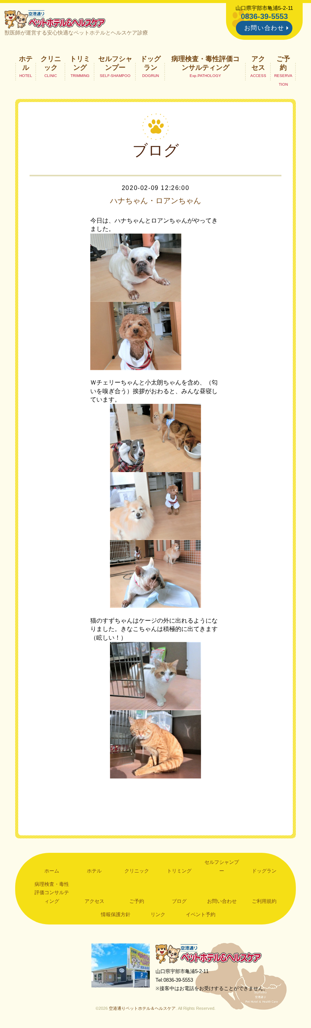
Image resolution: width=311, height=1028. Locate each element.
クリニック (51, 63)
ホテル (26, 63)
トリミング (80, 63)
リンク (158, 914)
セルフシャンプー (115, 63)
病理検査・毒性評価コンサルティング (205, 63)
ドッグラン (150, 63)
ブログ (179, 901)
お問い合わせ (264, 28)
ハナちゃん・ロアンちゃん (155, 200)
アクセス (258, 63)
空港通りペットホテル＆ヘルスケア (209, 953)
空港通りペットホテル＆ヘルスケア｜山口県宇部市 (55, 18)
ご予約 (283, 63)
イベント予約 (200, 914)
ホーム (51, 871)
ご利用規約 (264, 901)
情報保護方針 (115, 914)
